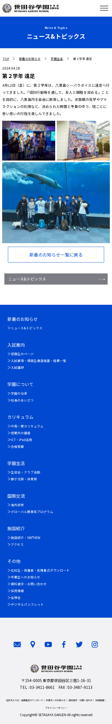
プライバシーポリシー (56, 707)
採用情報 (17, 591)
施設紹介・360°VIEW (25, 537)
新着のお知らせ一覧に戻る (56, 254)
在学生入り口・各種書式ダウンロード (24, 700)
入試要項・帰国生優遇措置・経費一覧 (38, 360)
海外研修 (17, 505)
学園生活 (57, 59)
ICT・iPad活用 (21, 440)
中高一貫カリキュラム (27, 426)
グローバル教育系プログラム (32, 511)
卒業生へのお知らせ (25, 577)
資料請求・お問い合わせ (29, 584)
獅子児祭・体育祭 (24, 479)
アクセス (17, 544)
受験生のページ (22, 354)
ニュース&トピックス (27, 279)
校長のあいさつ (22, 400)
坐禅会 (16, 597)
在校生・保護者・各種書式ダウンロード (40, 570)
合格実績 (17, 446)
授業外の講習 (20, 433)
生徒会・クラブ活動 (25, 472)
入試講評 (17, 367)
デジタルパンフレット (27, 604)
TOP (6, 59)
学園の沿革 (19, 393)
